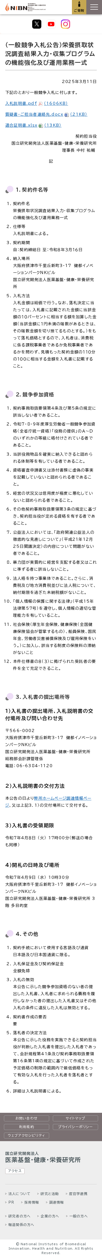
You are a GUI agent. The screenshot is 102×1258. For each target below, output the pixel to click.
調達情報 (56, 1202)
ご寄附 (79, 10)
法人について (19, 1194)
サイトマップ (76, 1118)
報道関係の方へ (21, 1225)
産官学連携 (78, 1194)
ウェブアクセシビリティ (26, 1135)
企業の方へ (50, 1216)
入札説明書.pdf (36, 103)
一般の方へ (78, 1216)
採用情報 (31, 1202)
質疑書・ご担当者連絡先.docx (46, 114)
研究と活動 (50, 1194)
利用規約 (26, 1127)
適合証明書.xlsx (33, 125)
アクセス (15, 1171)
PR (11, 1202)
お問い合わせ (26, 1118)
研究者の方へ (19, 1216)
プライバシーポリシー (75, 1127)
